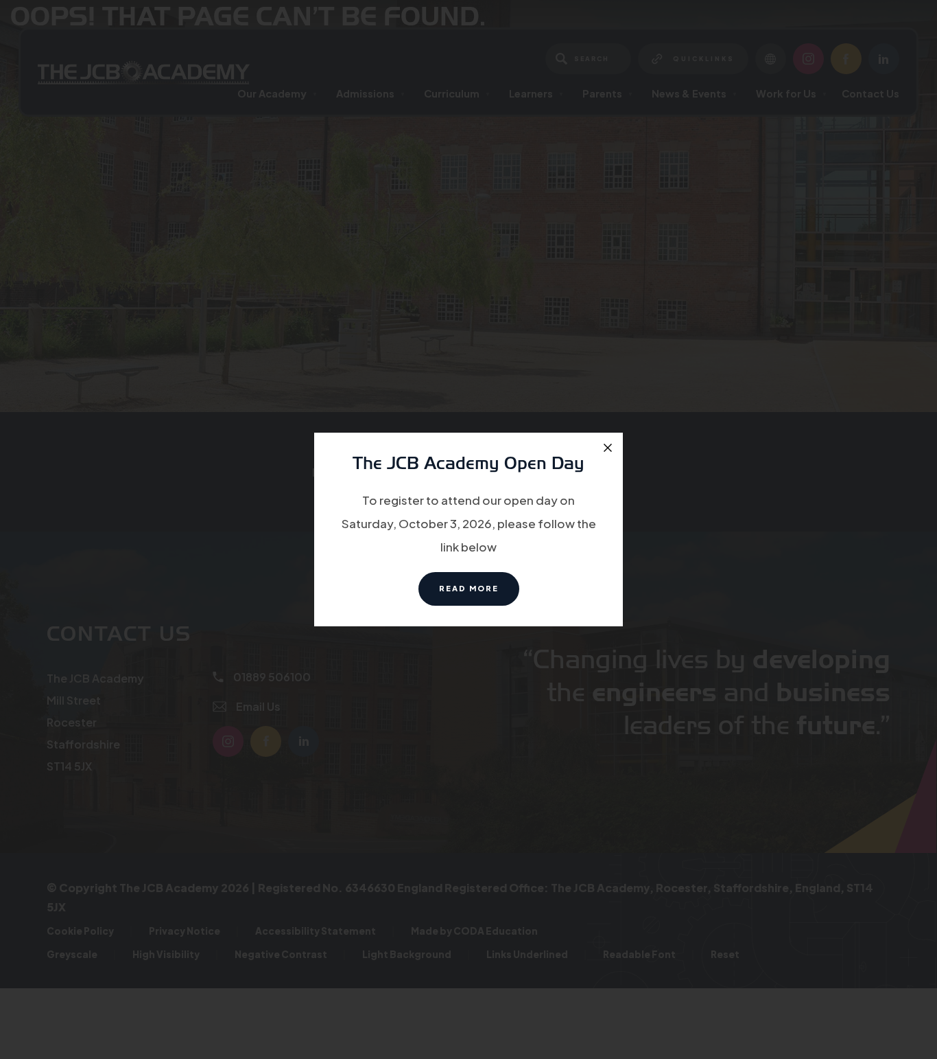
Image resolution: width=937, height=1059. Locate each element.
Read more (479, 594)
